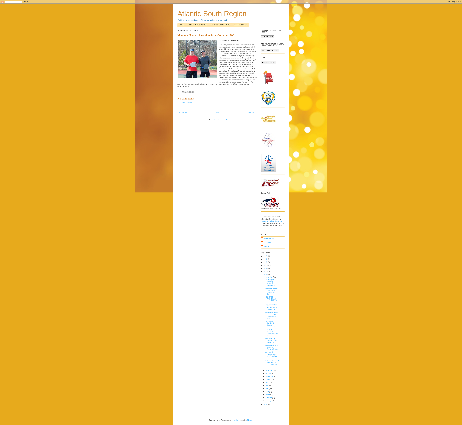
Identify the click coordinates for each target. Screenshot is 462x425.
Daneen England (269, 238)
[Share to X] (188, 92)
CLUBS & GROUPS (240, 25)
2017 (265, 259)
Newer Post (183, 113)
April (267, 392)
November (269, 370)
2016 (265, 262)
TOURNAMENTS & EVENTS (197, 25)
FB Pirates (267, 242)
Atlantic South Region (212, 14)
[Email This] (183, 92)
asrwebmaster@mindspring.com (272, 221)
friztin (236, 420)
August (268, 379)
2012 (265, 274)
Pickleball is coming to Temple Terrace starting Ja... (272, 332)
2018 (265, 256)
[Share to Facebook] (190, 92)
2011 (265, 405)
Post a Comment (186, 103)
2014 (265, 268)
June (267, 386)
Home (217, 113)
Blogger (249, 420)
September (270, 376)
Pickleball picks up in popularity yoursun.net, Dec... (271, 291)
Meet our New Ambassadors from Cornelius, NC (271, 355)
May (267, 389)
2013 (265, 271)
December (269, 277)
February (269, 398)
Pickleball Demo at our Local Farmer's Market (271, 347)
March (268, 395)
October (269, 373)
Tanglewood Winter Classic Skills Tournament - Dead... (271, 315)
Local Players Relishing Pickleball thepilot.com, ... (271, 282)
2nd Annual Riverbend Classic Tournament (270, 324)
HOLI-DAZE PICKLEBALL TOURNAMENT (271, 299)
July (267, 382)
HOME (182, 25)
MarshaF (266, 246)
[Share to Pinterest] (192, 92)
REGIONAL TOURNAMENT (221, 25)
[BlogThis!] (185, 92)
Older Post (251, 113)
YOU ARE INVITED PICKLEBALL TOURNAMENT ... (272, 363)
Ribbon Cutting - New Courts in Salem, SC (270, 340)
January (269, 401)
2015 (265, 265)
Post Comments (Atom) (222, 120)
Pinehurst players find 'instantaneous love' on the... (271, 306)
